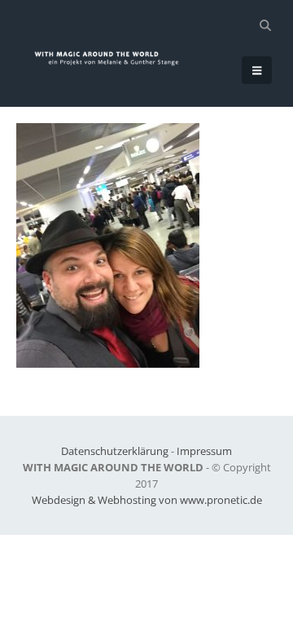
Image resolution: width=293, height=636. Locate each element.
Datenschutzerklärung (114, 451)
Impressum (204, 451)
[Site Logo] (113, 58)
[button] (265, 25)
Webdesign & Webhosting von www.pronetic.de (147, 499)
